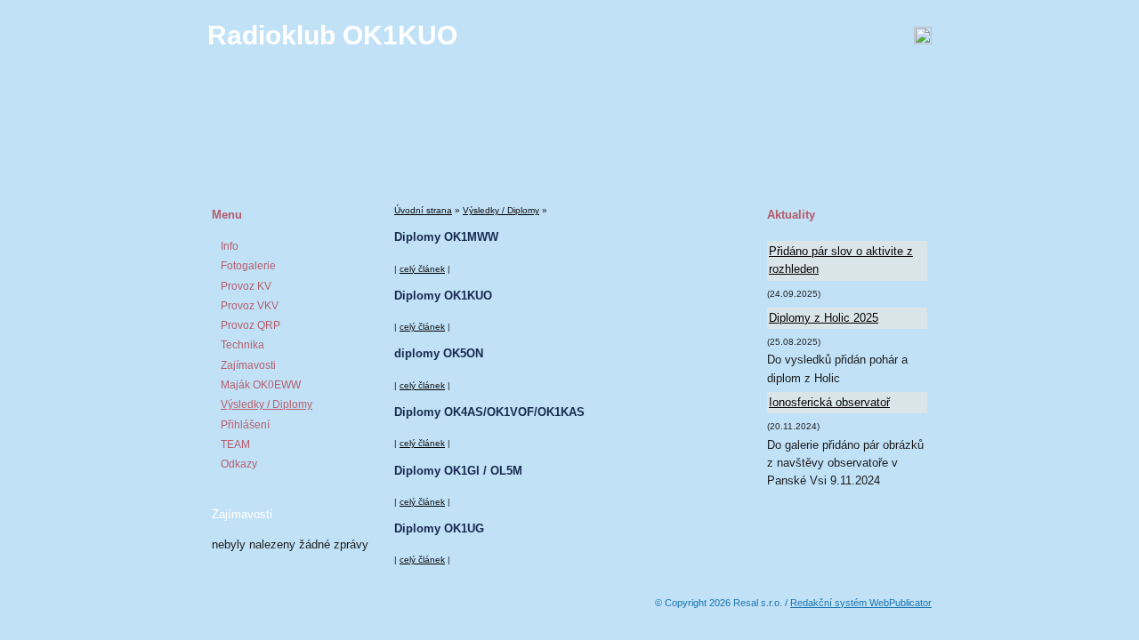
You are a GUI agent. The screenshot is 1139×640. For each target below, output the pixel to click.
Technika (242, 345)
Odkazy (239, 464)
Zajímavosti (248, 365)
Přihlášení (245, 425)
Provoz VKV (250, 306)
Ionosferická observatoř (829, 402)
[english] (746, 35)
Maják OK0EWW (261, 385)
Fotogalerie (248, 266)
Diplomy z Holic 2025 (823, 317)
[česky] (723, 35)
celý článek (422, 269)
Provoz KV (246, 286)
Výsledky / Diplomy (266, 404)
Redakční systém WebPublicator (861, 602)
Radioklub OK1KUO (332, 35)
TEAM (235, 444)
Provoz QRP (250, 325)
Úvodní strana (423, 210)
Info (229, 246)
